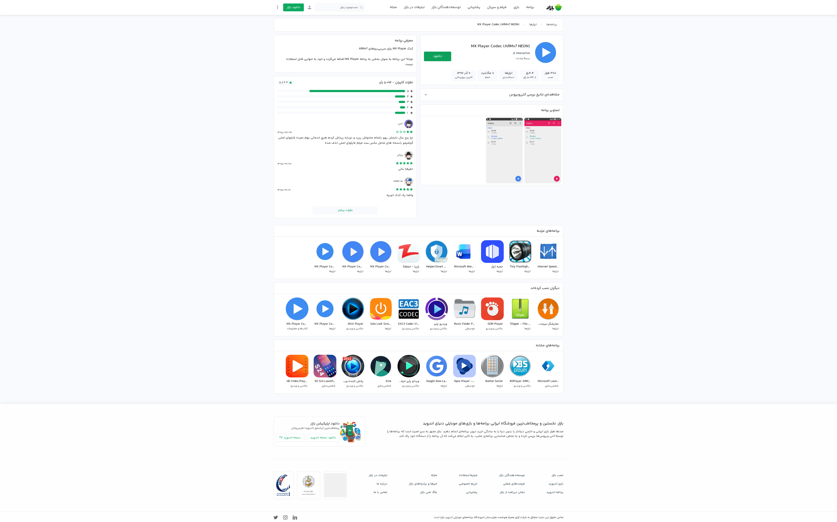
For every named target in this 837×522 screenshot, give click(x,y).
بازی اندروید (556, 483)
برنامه (530, 7)
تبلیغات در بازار (414, 7)
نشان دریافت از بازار (512, 492)
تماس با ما (380, 492)
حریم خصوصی (468, 483)
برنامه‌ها (551, 24)
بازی (516, 7)
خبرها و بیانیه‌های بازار (423, 483)
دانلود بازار (293, 7)
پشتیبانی (474, 7)
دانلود (437, 56)
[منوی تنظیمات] (277, 7)
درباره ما (382, 483)
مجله (393, 7)
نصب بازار (557, 475)
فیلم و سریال (497, 7)
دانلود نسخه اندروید (323, 437)
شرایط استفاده (468, 475)
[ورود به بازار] (309, 7)
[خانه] (553, 7)
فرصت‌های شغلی (514, 483)
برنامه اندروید (554, 492)
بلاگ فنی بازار (428, 492)
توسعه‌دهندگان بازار (446, 7)
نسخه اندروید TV (290, 437)
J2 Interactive (521, 53)
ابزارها (533, 24)
